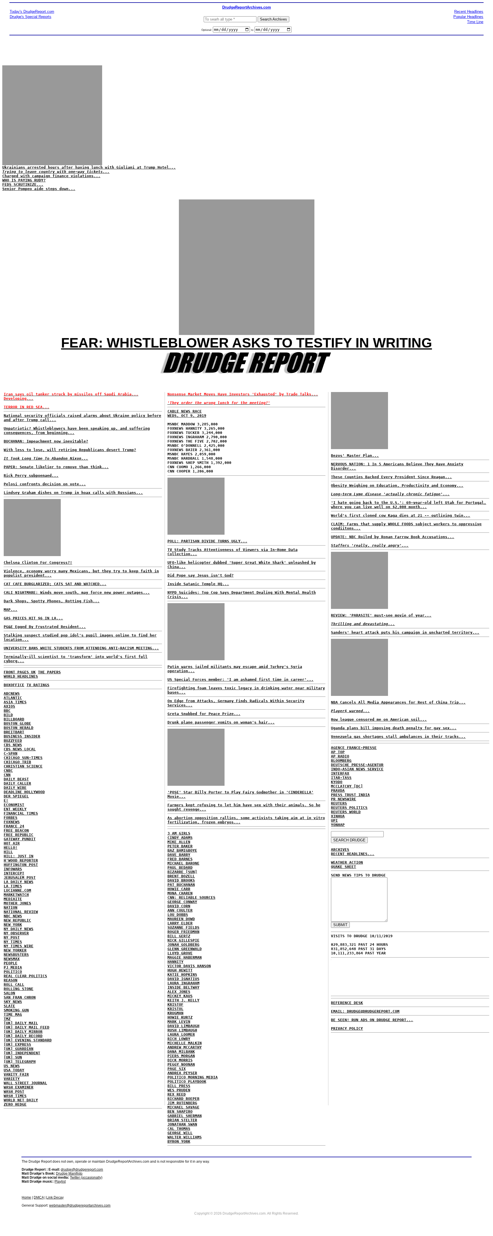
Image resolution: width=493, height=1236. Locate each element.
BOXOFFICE (14, 685)
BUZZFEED (13, 740)
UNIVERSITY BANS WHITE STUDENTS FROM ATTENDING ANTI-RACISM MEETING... (81, 648)
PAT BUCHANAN (181, 884)
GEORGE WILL (180, 1133)
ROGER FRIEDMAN (183, 932)
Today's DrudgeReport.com (32, 11)
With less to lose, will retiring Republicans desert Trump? (70, 450)
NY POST (12, 937)
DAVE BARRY (178, 855)
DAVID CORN (178, 906)
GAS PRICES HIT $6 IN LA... (33, 618)
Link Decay (55, 1197)
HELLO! (10, 847)
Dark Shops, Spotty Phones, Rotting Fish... (52, 601)
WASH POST (14, 1091)
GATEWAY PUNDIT (20, 839)
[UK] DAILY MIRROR (23, 1031)
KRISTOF (175, 1004)
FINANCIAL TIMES (21, 813)
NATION (10, 907)
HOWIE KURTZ (180, 1017)
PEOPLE (10, 963)
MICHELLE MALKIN (184, 1043)
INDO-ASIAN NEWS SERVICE (357, 769)
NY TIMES (13, 942)
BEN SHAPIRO (180, 1111)
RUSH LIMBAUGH (182, 1030)
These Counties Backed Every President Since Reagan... (391, 477)
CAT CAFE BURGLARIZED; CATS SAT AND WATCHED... (55, 584)
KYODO (336, 782)
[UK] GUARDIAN (18, 1049)
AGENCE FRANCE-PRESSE (354, 748)
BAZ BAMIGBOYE (182, 850)
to (252, 30)
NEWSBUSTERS (16, 954)
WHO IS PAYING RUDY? (24, 180)
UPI (334, 820)
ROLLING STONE (18, 989)
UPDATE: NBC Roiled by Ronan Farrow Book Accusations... (392, 537)
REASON (10, 980)
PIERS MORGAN (181, 1056)
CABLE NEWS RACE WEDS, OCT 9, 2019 (186, 413)
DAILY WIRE (15, 787)
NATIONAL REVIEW (21, 912)
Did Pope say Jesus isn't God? (200, 575)
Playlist (60, 1182)
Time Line (475, 22)
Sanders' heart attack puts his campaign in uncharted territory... (405, 632)
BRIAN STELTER (182, 1120)
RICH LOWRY (178, 1039)
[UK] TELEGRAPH (20, 1061)
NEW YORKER (15, 950)
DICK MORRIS (180, 1060)
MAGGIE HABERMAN (184, 957)
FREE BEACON (16, 830)
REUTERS (339, 803)
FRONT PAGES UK (20, 672)
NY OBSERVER (16, 933)
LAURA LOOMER (181, 1034)
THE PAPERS (49, 672)
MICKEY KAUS (180, 996)
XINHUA (338, 816)
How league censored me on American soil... (379, 719)
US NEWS (12, 1066)
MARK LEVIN (178, 1021)
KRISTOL (175, 1009)
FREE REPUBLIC (18, 835)
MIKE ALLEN (178, 842)
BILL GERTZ (178, 936)
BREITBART (14, 732)
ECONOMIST (14, 805)
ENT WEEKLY (15, 809)
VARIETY (12, 1079)
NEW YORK (13, 924)
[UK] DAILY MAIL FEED (26, 1027)
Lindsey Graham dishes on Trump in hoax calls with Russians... (73, 492)
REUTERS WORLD (346, 812)
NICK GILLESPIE (183, 940)
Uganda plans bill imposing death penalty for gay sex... (393, 728)
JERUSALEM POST (20, 877)
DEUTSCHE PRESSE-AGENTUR (357, 765)
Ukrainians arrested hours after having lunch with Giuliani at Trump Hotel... (89, 167)
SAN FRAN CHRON (20, 997)
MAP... (10, 609)
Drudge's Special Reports (30, 17)
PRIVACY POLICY (347, 1028)
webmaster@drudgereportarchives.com (79, 1205)
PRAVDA (338, 790)
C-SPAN (10, 753)
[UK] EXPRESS (17, 1044)
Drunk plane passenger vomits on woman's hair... (221, 722)
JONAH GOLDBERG (183, 944)
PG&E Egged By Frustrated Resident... (45, 627)
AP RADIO (340, 756)
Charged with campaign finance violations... (51, 176)
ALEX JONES (178, 991)
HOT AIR (12, 843)
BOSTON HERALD (18, 728)
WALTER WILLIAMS (184, 1137)
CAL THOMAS (178, 1128)
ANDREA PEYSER (182, 1073)
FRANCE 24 (14, 826)
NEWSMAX (12, 959)
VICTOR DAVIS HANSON (189, 966)
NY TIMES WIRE (18, 946)
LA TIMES (13, 886)
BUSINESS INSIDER (22, 736)
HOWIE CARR (178, 889)
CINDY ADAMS (180, 837)
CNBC (8, 770)
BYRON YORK (178, 1141)
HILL (8, 852)
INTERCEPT (14, 873)
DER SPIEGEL (16, 796)
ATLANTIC (13, 698)
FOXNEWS (12, 822)
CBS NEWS (13, 745)
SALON (9, 993)
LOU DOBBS (177, 914)
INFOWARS (13, 869)
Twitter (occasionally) (86, 1178)
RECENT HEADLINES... (352, 854)
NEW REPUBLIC (17, 920)
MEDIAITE (13, 899)
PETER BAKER (180, 846)
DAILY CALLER (17, 783)
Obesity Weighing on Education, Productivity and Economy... (397, 485)
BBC (7, 710)
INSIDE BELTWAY (183, 987)
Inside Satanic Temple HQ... (198, 584)
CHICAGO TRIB (17, 762)
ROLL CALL (14, 984)
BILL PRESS (178, 1086)
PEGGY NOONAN (181, 1064)
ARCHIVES (340, 849)
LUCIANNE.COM (17, 890)
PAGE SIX (176, 1069)
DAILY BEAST (16, 779)
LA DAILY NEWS (18, 882)
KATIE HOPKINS (182, 974)
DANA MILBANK (181, 1051)
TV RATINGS (38, 685)
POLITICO (13, 972)
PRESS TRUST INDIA (350, 795)
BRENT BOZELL (181, 876)
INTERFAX (340, 773)
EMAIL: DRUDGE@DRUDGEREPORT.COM (365, 1011)
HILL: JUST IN (18, 856)
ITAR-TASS (341, 777)
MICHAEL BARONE (183, 863)
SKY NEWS (13, 1001)
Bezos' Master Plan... (355, 455)
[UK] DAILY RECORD (23, 1036)
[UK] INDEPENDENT (22, 1053)
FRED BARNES (180, 859)
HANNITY (175, 962)
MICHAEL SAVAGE (183, 1107)
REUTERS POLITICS (349, 807)
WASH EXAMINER (18, 1087)
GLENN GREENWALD (184, 949)
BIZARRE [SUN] (182, 872)
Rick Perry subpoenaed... (31, 475)
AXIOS (9, 706)
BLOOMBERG (341, 760)
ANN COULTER (180, 910)
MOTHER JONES (17, 903)
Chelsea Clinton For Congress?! (38, 562)
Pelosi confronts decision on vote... (45, 484)
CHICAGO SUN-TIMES (23, 758)
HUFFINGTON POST (21, 865)
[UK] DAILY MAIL (21, 1023)
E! (6, 800)
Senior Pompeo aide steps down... (38, 189)
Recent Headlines (468, 11)
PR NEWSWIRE (343, 799)
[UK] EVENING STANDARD (28, 1040)
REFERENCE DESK (347, 1003)
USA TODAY (14, 1070)
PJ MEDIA (13, 967)
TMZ (7, 1019)
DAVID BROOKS (181, 880)
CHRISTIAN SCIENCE (23, 766)
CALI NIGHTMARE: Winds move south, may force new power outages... (77, 592)
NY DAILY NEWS (18, 929)
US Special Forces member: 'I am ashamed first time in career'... (240, 679)
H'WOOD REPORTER (21, 860)
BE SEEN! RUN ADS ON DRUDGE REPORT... (372, 1020)
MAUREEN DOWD (181, 919)
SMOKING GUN (16, 1010)
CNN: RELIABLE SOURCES (191, 897)
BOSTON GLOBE (17, 723)
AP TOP (338, 752)
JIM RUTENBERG (182, 1103)
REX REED (176, 1094)
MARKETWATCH (16, 894)
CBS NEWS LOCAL (20, 749)
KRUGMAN (175, 1013)
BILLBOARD (14, 719)
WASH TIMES (15, 1096)
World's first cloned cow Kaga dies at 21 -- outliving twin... (400, 515)
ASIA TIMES (15, 702)
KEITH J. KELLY (183, 1000)
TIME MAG (13, 1014)
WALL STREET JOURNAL (25, 1083)
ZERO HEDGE (15, 1104)
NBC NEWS (13, 916)
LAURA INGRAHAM (183, 983)
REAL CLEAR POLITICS (25, 976)
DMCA (39, 1197)
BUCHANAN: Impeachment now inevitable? (46, 441)
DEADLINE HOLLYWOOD (24, 792)
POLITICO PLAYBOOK (186, 1081)
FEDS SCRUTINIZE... (22, 184)
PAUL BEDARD (180, 867)
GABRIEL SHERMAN (184, 1116)
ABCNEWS (12, 693)
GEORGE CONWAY (182, 902)
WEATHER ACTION (347, 862)
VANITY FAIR (16, 1074)
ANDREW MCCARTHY (184, 1047)
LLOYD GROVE (180, 953)
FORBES (10, 817)
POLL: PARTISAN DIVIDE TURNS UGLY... (207, 541)
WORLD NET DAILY (21, 1100)
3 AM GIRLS (178, 833)
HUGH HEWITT (180, 970)
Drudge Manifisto (69, 1174)
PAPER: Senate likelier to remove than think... (56, 467)
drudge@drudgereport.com (82, 1170)
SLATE (9, 1006)
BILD (8, 715)
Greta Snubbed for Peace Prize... (204, 714)
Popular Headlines (468, 17)
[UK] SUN (13, 1057)
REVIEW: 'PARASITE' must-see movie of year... (381, 615)
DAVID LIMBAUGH (183, 1026)
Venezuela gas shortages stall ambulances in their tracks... (398, 736)
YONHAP (338, 825)
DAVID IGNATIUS (183, 979)
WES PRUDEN (178, 1090)
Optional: (207, 30)
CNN (7, 775)
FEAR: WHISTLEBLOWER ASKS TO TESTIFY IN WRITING (246, 342)
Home (26, 1197)
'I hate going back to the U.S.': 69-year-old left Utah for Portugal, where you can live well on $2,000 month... (408, 504)
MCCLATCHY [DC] (347, 786)
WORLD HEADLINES (21, 676)
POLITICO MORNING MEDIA (192, 1077)
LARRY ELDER (180, 923)
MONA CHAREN (180, 893)
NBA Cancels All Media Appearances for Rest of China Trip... (398, 702)
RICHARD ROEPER (183, 1098)
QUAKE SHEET (343, 867)
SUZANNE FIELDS (183, 927)
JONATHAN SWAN (182, 1124)
